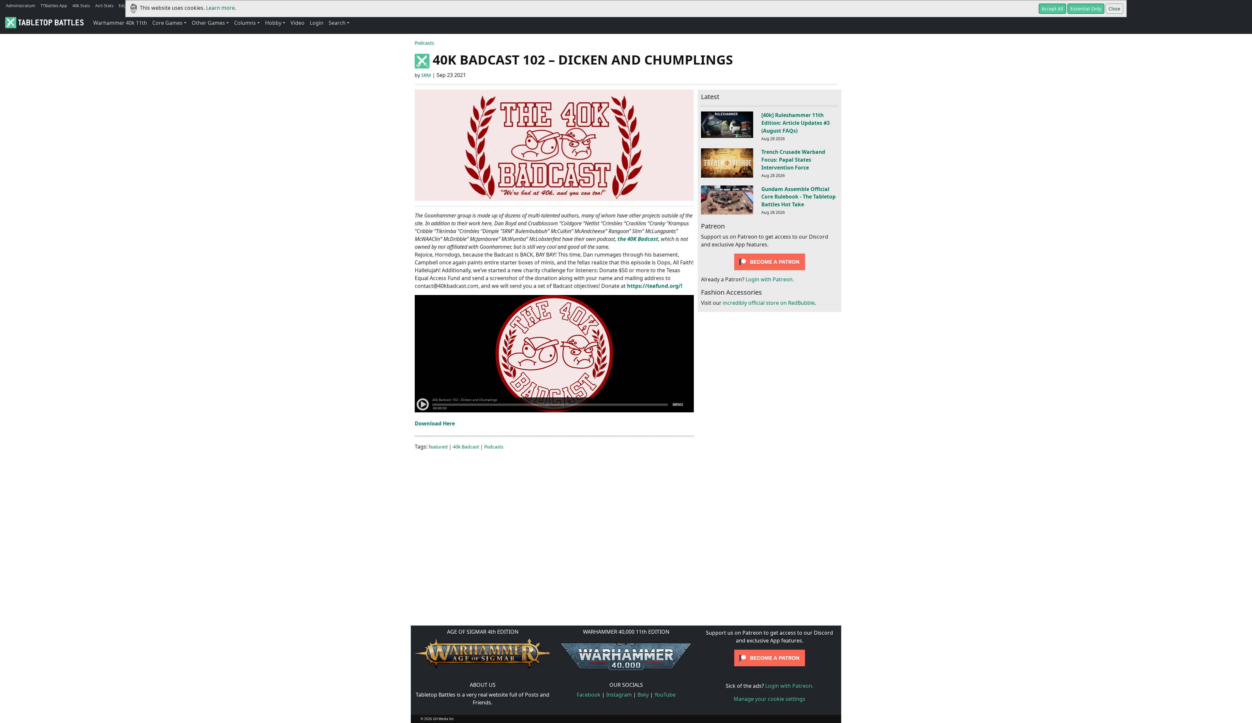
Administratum (20, 5)
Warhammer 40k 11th (120, 22)
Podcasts (424, 43)
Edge (123, 5)
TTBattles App (53, 5)
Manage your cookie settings (769, 698)
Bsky (643, 694)
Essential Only (1085, 9)
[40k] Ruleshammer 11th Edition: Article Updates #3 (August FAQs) (795, 122)
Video (298, 22)
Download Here (435, 423)
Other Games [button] (208, 22)
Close (1114, 9)
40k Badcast (466, 447)
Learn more (220, 7)
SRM (426, 75)
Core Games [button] (167, 22)
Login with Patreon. (770, 279)
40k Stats (81, 5)
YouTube (665, 694)
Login (316, 22)
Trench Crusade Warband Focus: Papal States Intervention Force (793, 159)
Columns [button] (245, 22)
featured (438, 447)
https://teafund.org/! (654, 285)
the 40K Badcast (638, 239)
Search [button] (337, 22)
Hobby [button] (273, 22)
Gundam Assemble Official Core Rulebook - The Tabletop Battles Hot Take (798, 196)
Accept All (1052, 9)
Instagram (619, 694)
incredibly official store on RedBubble (769, 302)
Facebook (589, 694)
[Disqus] (626, 537)
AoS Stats (104, 5)
